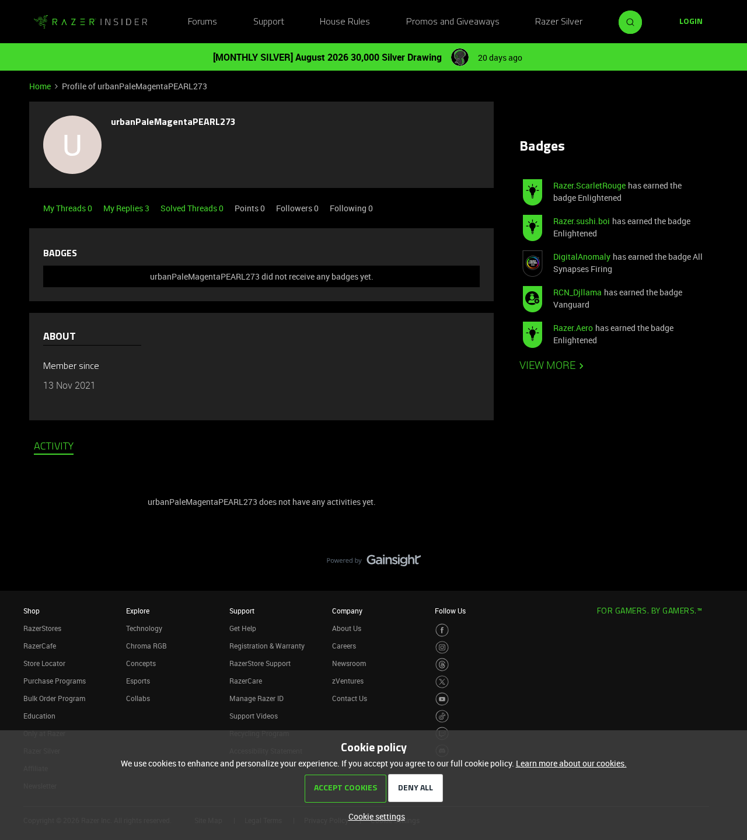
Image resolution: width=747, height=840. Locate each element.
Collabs (138, 698)
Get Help (242, 628)
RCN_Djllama (577, 292)
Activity (54, 447)
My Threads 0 (68, 208)
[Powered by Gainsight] (374, 563)
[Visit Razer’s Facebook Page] (442, 630)
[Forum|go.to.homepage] (90, 22)
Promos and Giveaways (453, 22)
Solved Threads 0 (192, 208)
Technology (144, 628)
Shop (31, 610)
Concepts (141, 663)
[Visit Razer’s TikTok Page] (442, 716)
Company (347, 610)
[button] (691, 22)
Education (39, 715)
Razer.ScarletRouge (589, 185)
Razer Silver (558, 22)
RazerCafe (39, 645)
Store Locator (44, 663)
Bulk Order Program (54, 698)
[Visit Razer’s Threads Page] (442, 664)
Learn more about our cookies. (571, 763)
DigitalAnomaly (581, 256)
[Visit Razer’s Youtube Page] (442, 699)
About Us (346, 628)
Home (40, 86)
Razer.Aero (573, 327)
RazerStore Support (260, 663)
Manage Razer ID (256, 698)
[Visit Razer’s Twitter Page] (442, 682)
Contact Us (349, 698)
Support (268, 22)
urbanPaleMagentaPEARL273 (173, 122)
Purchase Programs (54, 680)
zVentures (348, 680)
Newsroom (349, 663)
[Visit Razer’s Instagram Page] (442, 647)
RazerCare (245, 680)
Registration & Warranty (267, 645)
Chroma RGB (146, 645)
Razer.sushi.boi (581, 220)
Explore (137, 610)
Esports (138, 680)
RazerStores (42, 628)
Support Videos (253, 715)
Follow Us (450, 610)
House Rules (345, 22)
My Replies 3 (127, 208)
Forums (202, 22)
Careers (344, 645)
